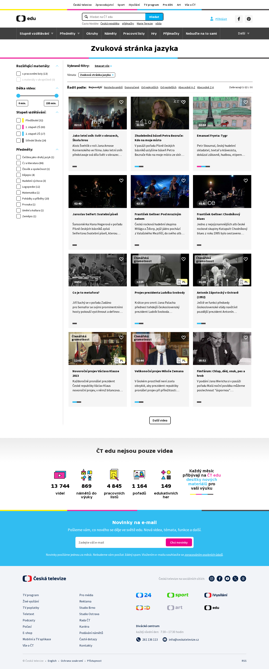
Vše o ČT (190, 4)
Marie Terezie (145, 23)
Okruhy (92, 33)
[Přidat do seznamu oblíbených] (121, 102)
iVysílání (134, 4)
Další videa (160, 420)
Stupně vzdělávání (34, 33)
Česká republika (109, 23)
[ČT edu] (26, 20)
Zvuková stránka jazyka (95, 75)
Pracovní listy (134, 33)
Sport (121, 4)
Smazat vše (102, 66)
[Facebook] (239, 19)
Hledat (154, 17)
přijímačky (128, 23)
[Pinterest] (249, 19)
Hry (154, 33)
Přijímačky (171, 33)
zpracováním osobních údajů (204, 555)
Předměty (67, 33)
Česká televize (82, 4)
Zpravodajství (105, 4)
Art (179, 4)
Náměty (111, 33)
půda (158, 23)
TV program (151, 4)
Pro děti (168, 4)
